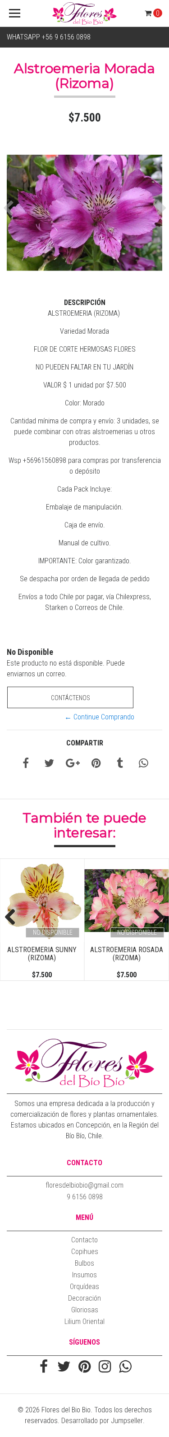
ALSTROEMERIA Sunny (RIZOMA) (42, 953)
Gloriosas (84, 1310)
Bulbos (84, 1263)
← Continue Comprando (99, 717)
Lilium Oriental (84, 1321)
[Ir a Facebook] (44, 1367)
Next (155, 918)
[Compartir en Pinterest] (96, 764)
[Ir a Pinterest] (84, 1367)
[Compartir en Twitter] (49, 764)
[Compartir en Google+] (73, 764)
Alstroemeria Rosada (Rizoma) (126, 953)
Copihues (84, 1251)
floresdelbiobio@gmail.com (84, 1185)
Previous (14, 918)
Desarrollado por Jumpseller (102, 1420)
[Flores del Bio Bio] (85, 13)
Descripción (84, 302)
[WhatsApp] (125, 1367)
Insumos (84, 1275)
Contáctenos (70, 697)
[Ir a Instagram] (105, 1367)
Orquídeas (84, 1286)
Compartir (84, 743)
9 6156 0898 (85, 1197)
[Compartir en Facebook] (26, 764)
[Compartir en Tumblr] (120, 764)
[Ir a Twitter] (64, 1367)
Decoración (84, 1298)
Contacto (84, 1240)
